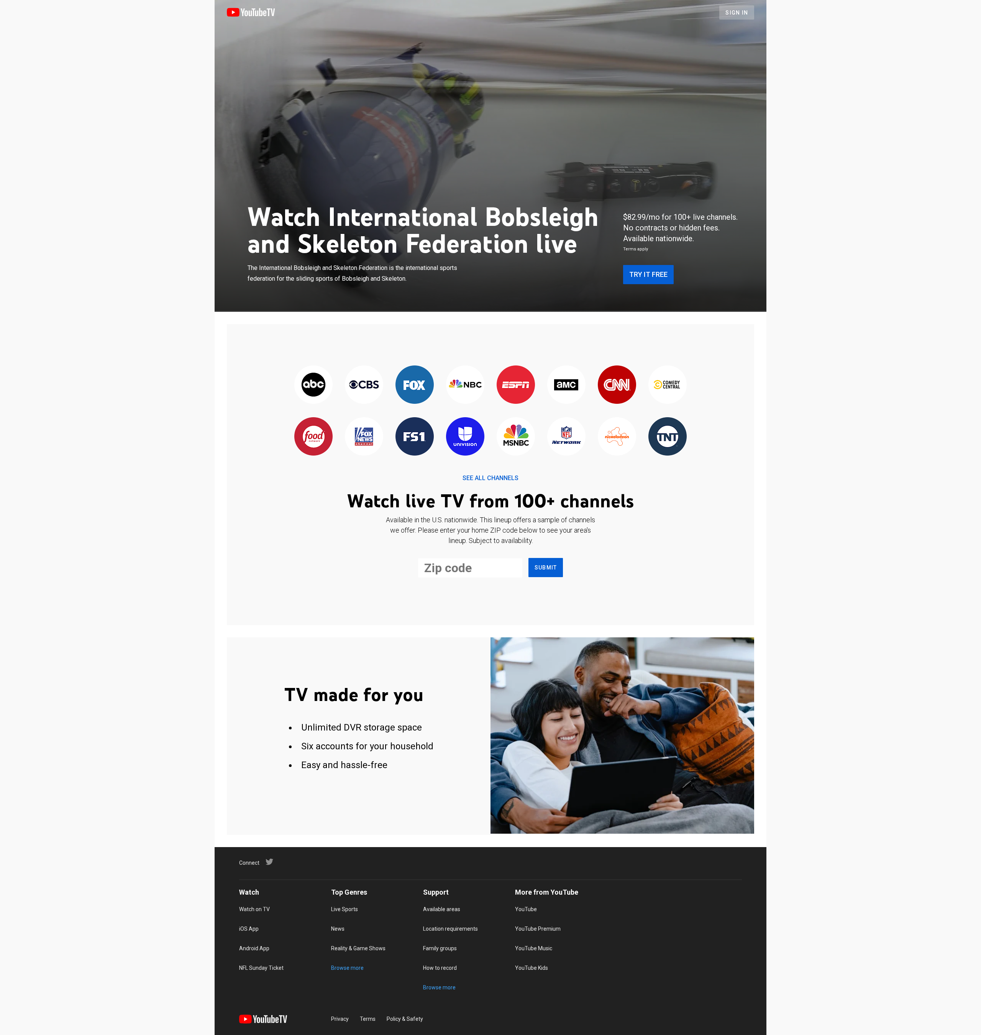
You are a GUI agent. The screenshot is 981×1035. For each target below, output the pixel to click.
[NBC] (465, 385)
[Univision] (465, 437)
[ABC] (313, 385)
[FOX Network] (414, 385)
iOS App (249, 929)
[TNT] (667, 437)
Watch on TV (254, 909)
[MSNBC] (515, 437)
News (337, 929)
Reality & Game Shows (358, 948)
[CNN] (617, 385)
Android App (254, 948)
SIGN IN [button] (736, 13)
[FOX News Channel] (364, 437)
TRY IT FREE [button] (648, 274)
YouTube (526, 909)
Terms (368, 1019)
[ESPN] (515, 385)
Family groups (440, 948)
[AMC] (566, 385)
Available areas (441, 909)
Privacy (340, 1019)
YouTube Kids (531, 968)
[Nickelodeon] (617, 437)
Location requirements (450, 929)
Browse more (347, 968)
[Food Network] (313, 437)
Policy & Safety (405, 1019)
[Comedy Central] (667, 385)
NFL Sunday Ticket (261, 968)
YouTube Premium (538, 929)
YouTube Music (533, 948)
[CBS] (364, 385)
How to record (440, 968)
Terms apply (635, 249)
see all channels (490, 478)
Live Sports (344, 909)
